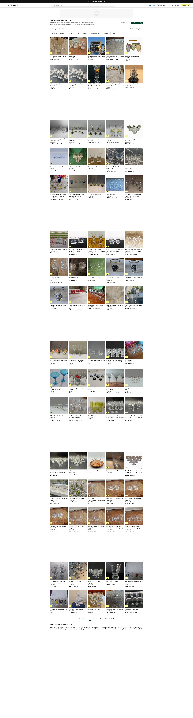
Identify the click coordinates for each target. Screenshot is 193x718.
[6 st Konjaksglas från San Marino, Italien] (78, 295)
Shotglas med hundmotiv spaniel (133, 277)
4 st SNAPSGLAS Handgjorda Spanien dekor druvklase (57, 582)
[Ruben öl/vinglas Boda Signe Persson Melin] (115, 156)
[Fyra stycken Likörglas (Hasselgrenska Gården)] (59, 267)
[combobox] (81, 5)
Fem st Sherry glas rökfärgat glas (96, 139)
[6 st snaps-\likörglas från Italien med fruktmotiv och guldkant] (59, 184)
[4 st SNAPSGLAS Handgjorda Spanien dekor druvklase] (59, 571)
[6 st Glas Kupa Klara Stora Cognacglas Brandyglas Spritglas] (134, 460)
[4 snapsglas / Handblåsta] (134, 599)
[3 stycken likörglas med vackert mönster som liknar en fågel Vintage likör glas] (134, 184)
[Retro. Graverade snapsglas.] (78, 599)
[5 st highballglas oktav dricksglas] (59, 46)
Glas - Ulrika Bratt (92, 415)
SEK (154, 5)
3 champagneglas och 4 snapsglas (115, 56)
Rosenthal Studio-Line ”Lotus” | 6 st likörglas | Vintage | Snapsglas (133, 416)
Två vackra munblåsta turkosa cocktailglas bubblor (57, 388)
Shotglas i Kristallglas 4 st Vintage (58, 166)
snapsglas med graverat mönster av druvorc (114, 305)
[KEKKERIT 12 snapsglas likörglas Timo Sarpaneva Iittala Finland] (115, 350)
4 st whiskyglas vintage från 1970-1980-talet (134, 582)
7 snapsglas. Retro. (111, 194)
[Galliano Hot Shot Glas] (115, 129)
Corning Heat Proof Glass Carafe (133, 305)
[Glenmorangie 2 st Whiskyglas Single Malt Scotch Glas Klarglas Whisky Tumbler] (78, 350)
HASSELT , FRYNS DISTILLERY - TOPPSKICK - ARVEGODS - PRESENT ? (95, 84)
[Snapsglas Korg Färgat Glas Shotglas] (134, 46)
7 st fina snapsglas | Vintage (95, 470)
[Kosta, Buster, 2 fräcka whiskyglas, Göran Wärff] (115, 488)
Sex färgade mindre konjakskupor (96, 305)
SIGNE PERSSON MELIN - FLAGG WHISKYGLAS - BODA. (77, 250)
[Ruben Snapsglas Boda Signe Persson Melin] (134, 156)
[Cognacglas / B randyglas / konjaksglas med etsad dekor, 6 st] (96, 571)
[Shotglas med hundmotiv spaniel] (134, 267)
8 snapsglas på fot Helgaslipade (114, 609)
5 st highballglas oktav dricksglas (58, 56)
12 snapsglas (72, 56)
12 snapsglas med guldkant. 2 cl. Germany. (96, 610)
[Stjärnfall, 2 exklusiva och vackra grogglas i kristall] (78, 516)
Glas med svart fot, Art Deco (132, 84)
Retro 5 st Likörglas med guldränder (75, 582)
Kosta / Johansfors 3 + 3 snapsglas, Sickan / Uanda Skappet (96, 499)
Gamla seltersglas (73, 277)
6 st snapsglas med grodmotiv (76, 498)
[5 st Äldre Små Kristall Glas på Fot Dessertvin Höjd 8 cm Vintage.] (134, 239)
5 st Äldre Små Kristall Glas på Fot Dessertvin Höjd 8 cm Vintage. (133, 250)
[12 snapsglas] (78, 46)
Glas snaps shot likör (93, 166)
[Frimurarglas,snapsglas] (115, 571)
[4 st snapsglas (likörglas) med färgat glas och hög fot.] (78, 184)
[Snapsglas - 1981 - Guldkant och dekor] (134, 378)
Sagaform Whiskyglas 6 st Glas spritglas (133, 139)
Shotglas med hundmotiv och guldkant (113, 278)
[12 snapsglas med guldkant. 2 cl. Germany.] (96, 599)
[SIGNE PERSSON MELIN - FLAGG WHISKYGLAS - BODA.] (78, 239)
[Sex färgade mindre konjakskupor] (96, 295)
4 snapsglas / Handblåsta (131, 609)
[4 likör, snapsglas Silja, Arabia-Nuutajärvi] (59, 74)
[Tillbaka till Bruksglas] (50, 29)
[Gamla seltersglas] (78, 267)
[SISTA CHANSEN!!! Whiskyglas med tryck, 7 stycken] (59, 350)
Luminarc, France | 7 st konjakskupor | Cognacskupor (57, 471)
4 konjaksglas (128, 360)
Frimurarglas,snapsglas (112, 581)
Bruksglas (54, 29)
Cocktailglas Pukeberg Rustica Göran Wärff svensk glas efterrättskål (76, 416)
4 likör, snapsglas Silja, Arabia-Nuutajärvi (57, 84)
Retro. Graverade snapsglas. (76, 609)
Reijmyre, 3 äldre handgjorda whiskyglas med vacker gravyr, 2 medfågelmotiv (133, 527)
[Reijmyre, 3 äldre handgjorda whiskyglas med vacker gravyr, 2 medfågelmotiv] (134, 516)
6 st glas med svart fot (93, 388)
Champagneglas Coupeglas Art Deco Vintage (114, 388)
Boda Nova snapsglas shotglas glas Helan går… (78, 388)
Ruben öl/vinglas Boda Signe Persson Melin (113, 167)
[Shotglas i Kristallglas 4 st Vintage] (59, 156)
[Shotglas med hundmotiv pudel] (59, 295)
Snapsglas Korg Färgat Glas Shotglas (132, 57)
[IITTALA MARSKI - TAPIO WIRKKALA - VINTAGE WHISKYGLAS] (115, 239)
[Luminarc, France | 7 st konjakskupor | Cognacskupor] (59, 460)
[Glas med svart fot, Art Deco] (134, 74)
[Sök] (109, 5)
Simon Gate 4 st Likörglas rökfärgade (75, 139)
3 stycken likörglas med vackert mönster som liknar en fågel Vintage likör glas (133, 195)
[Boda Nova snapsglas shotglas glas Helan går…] (78, 378)
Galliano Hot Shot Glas (112, 139)
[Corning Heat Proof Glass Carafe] (134, 295)
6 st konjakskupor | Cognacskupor (77, 470)
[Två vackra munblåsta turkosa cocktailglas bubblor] (59, 378)
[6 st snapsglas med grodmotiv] (78, 488)
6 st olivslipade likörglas (94, 277)
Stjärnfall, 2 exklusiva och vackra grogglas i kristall (77, 527)
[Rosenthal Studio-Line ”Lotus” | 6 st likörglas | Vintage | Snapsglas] (134, 405)
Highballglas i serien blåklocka (113, 470)
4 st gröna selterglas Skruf (94, 194)
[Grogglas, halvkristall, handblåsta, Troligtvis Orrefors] (59, 129)
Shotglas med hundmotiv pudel (58, 305)
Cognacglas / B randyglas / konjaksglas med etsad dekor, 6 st (96, 582)
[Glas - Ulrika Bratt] (96, 405)
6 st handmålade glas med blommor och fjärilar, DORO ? (115, 84)
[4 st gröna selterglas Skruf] (96, 184)
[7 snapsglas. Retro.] (115, 184)
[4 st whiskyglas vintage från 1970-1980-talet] (134, 571)
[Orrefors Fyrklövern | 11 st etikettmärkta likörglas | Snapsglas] (115, 405)
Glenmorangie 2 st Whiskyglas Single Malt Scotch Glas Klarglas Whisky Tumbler (77, 361)
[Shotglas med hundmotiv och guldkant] (115, 267)
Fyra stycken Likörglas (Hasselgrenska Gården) (56, 278)
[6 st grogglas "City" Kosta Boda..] (78, 156)
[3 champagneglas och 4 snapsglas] (115, 46)
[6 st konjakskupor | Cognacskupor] (78, 460)
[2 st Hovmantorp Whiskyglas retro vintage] (96, 350)
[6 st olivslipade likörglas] (96, 267)
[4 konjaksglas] (134, 350)
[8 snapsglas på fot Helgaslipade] (115, 599)
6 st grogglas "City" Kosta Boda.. (77, 166)
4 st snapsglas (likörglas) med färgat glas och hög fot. (76, 195)
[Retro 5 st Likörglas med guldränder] (78, 571)
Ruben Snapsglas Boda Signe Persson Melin (132, 167)
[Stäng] (191, 1)
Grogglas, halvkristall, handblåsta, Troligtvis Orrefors (58, 139)
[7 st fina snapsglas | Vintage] (96, 460)
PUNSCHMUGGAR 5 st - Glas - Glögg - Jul (57, 416)
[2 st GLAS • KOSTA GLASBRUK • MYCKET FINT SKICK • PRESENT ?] (96, 239)
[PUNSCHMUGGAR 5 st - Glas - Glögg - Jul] (59, 405)
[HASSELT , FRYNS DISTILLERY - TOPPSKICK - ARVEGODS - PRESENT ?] (96, 74)
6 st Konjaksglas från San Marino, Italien (77, 305)
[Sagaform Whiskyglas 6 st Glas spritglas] (134, 129)
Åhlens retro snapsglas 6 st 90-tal (58, 249)
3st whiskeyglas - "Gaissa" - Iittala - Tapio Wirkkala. (59, 499)
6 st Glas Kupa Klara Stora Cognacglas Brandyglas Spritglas (133, 471)
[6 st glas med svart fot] (96, 378)
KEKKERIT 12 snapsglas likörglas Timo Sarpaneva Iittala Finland (114, 361)
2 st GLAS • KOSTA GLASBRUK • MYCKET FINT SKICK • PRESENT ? (96, 250)
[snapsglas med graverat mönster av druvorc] (115, 295)
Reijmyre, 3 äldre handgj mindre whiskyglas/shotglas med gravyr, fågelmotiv (114, 527)
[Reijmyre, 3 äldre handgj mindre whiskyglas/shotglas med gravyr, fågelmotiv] (115, 516)
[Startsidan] (14, 5)
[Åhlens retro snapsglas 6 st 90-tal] (59, 239)
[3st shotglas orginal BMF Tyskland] (96, 46)
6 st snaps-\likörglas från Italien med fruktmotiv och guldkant (58, 195)
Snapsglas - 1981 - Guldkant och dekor (133, 388)
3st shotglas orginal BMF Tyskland (96, 56)
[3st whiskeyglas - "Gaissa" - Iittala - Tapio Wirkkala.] (59, 488)
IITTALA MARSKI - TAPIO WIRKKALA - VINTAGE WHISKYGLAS (115, 250)
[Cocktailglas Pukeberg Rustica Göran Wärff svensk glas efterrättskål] (78, 405)
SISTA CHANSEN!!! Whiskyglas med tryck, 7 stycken (58, 361)
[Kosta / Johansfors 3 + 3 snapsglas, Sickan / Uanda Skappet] (96, 488)
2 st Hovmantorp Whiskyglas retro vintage (96, 361)
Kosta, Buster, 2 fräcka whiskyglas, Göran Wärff (115, 499)
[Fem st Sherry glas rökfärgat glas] (96, 129)
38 (105, 618)
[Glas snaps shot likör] (96, 156)
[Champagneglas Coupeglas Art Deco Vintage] (115, 378)
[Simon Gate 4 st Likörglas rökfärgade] (78, 129)
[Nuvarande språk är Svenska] (150, 5)
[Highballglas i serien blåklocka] (115, 460)
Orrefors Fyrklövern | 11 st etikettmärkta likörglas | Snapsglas (115, 416)
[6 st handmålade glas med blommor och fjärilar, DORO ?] (115, 74)
